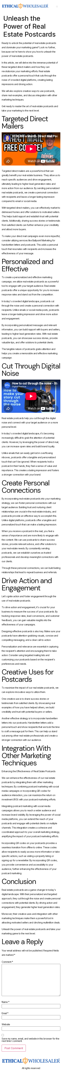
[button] (57, 6)
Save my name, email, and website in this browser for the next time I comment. (30, 1040)
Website (6, 1024)
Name (5, 1002)
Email (5, 1013)
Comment (7, 962)
